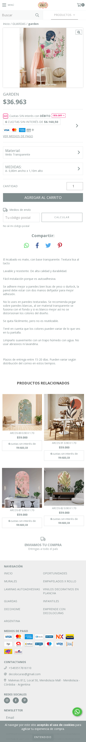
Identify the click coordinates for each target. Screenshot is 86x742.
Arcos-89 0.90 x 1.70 (22, 433)
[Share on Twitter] (48, 246)
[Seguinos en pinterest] (25, 700)
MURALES (10, 581)
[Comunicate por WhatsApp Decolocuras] (77, 711)
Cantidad (10, 186)
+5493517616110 (20, 668)
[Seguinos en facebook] (16, 700)
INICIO (8, 573)
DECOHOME (12, 609)
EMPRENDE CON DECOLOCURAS (54, 611)
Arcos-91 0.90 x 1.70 (64, 443)
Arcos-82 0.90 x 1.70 (64, 508)
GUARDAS (19, 24)
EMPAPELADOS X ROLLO (59, 581)
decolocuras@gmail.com (25, 674)
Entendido (43, 737)
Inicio (6, 24)
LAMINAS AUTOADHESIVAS (22, 589)
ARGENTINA (12, 621)
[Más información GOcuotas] (59, 116)
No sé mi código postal (16, 226)
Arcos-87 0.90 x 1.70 (22, 510)
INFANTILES (51, 601)
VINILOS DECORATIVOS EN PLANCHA (61, 591)
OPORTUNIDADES (55, 573)
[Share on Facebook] (37, 246)
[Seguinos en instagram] (7, 700)
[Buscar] (37, 15)
